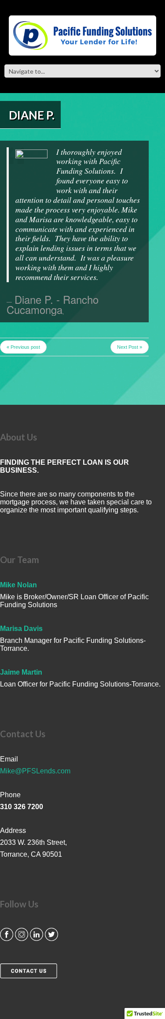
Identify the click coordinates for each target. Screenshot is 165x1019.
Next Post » (129, 347)
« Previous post (23, 347)
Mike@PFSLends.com (35, 771)
